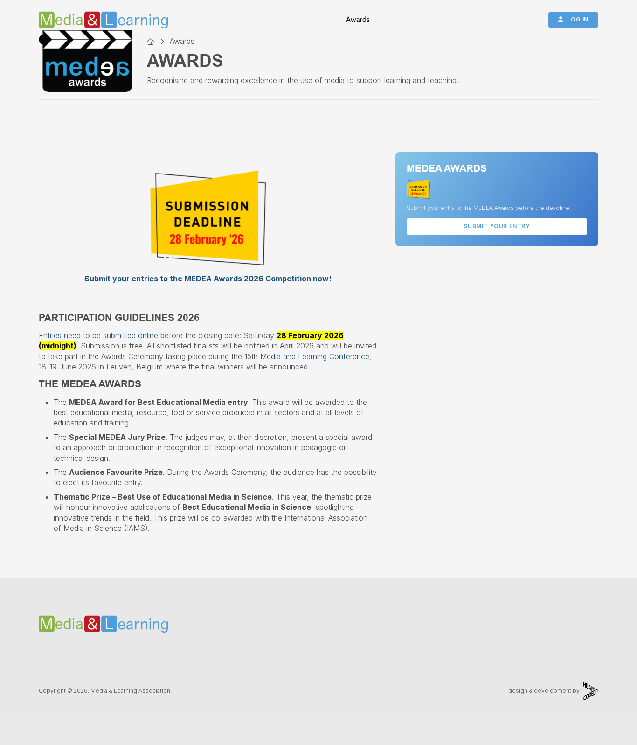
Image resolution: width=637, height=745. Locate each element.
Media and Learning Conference (314, 356)
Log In (578, 19)
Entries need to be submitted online (98, 335)
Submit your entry (497, 226)
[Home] (150, 41)
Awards (358, 19)
